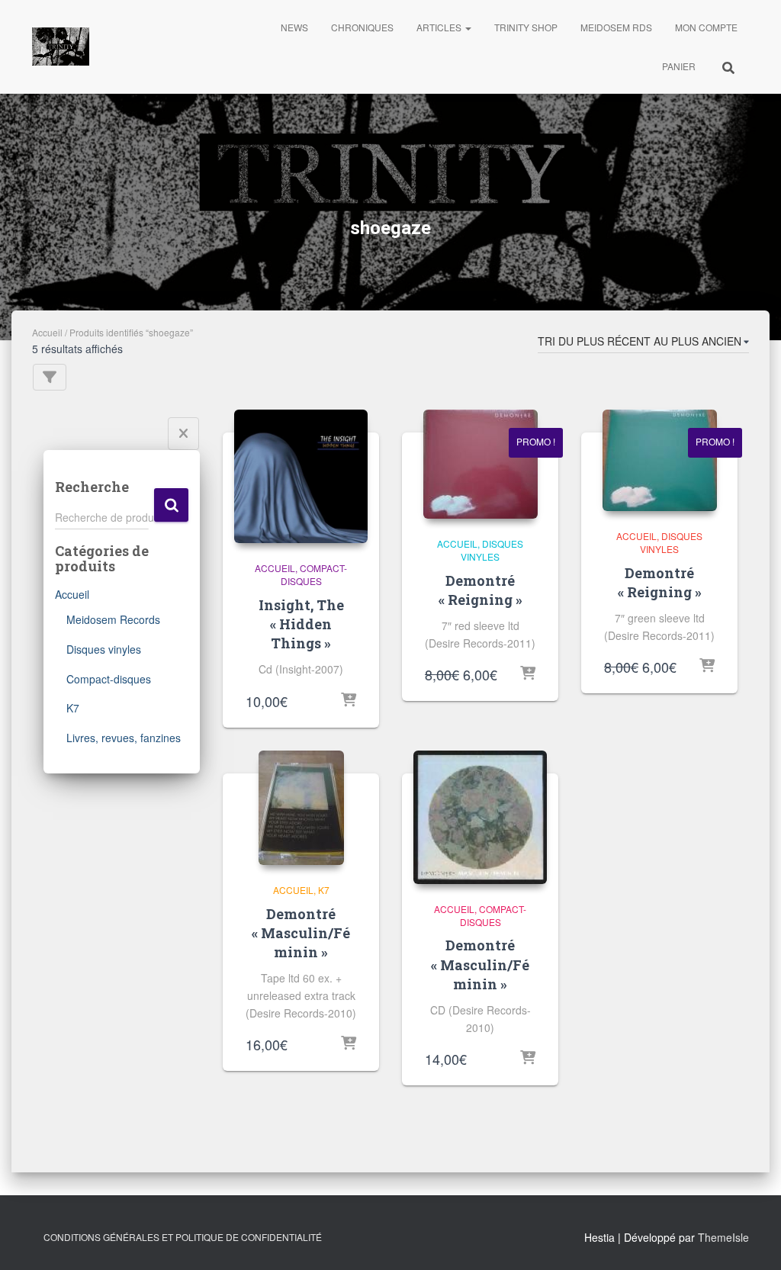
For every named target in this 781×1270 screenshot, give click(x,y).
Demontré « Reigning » (480, 590)
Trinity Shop (526, 27)
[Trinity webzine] (61, 46)
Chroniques (362, 27)
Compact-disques (108, 678)
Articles (440, 27)
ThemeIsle (723, 1237)
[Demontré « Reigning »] (480, 464)
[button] (467, 27)
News (294, 27)
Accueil (47, 332)
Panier (679, 65)
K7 (72, 707)
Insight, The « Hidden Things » (301, 624)
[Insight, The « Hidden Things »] (301, 476)
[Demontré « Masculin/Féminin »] (301, 808)
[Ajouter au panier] (348, 701)
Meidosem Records (113, 619)
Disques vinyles (103, 649)
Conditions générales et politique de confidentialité (182, 1236)
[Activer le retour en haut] (750, 1239)
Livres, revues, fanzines (123, 737)
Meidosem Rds (616, 27)
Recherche (171, 505)
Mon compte (706, 27)
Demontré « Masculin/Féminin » (301, 933)
